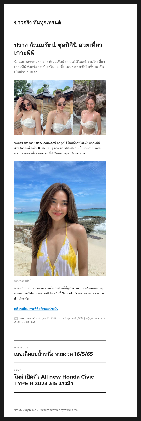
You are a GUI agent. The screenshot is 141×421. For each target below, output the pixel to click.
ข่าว (61, 318)
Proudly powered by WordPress (58, 410)
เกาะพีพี (25, 322)
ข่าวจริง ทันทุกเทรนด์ (37, 22)
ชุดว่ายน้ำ (72, 318)
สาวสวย (95, 318)
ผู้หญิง (87, 318)
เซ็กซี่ (32, 322)
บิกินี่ (80, 318)
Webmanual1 (27, 318)
